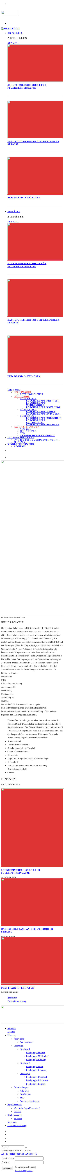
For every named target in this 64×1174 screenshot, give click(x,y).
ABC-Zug (26, 429)
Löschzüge (22, 396)
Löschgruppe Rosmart (42, 425)
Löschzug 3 (28, 416)
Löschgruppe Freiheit (42, 401)
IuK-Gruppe (28, 431)
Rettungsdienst (31, 394)
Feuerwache (23, 392)
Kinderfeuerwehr (20, 444)
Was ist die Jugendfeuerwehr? (36, 440)
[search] (26, 1147)
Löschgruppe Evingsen (43, 414)
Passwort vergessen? (23, 1170)
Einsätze (13, 211)
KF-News (20, 446)
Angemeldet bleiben (27, 1167)
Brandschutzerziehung (37, 435)
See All (12, 43)
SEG (22, 433)
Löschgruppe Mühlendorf (36, 404)
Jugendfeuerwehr (20, 438)
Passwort (5, 1162)
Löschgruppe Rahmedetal (36, 421)
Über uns (13, 390)
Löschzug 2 (28, 409)
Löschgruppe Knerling (43, 407)
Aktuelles (15, 33)
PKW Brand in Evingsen (23, 198)
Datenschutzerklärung (16, 1001)
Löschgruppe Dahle (40, 411)
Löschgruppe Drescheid (44, 418)
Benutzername (8, 1158)
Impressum (12, 998)
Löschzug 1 (28, 398)
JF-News (17, 1111)
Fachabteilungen (26, 427)
